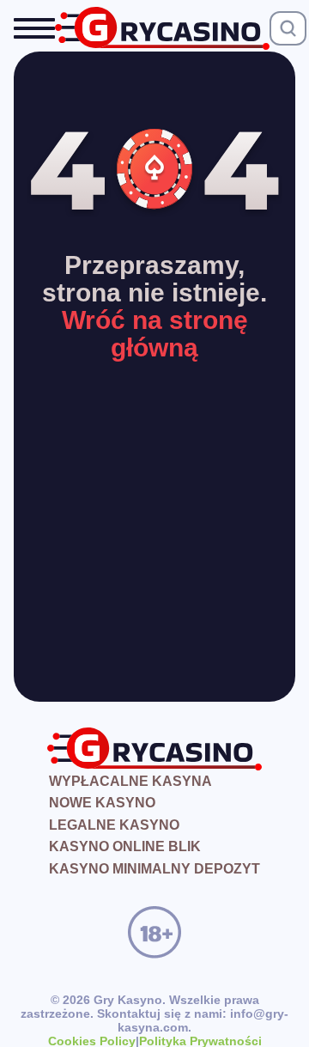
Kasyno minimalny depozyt (154, 868)
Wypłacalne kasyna (130, 781)
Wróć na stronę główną (155, 334)
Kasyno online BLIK (125, 846)
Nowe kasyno (102, 802)
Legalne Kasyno (114, 825)
